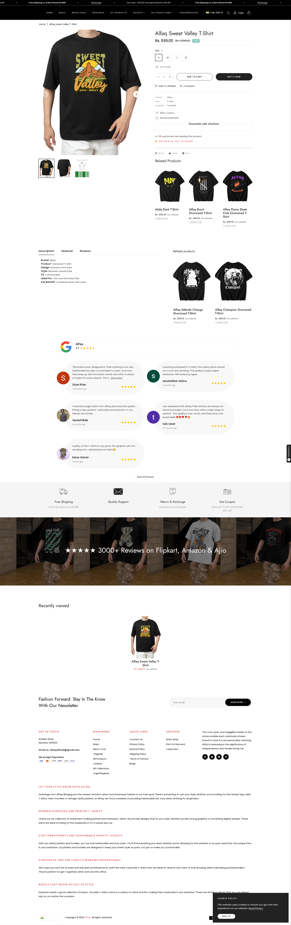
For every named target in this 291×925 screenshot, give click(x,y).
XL (186, 57)
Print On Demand (175, 744)
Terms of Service (139, 758)
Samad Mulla (80, 420)
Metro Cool (99, 749)
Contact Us (136, 739)
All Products (99, 758)
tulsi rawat (168, 423)
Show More (116, 377)
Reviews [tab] (85, 251)
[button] (228, 13)
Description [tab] (46, 251)
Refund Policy (137, 749)
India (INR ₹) (216, 12)
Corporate (172, 749)
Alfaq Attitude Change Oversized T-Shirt (188, 311)
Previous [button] (45, 94)
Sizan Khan (79, 384)
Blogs (133, 763)
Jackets (97, 763)
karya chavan (80, 457)
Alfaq (79, 344)
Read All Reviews (145, 477)
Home (42, 24)
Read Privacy (256, 908)
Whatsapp (53, 2)
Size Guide (165, 66)
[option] (91, 92)
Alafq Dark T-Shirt (166, 209)
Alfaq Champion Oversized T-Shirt (233, 311)
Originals (98, 753)
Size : (159, 50)
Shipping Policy (138, 753)
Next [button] (136, 94)
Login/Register (101, 773)
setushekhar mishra (174, 381)
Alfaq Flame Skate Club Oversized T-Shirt (235, 213)
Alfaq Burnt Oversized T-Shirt (200, 211)
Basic (96, 744)
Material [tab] (67, 251)
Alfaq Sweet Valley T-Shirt (145, 663)
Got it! (226, 916)
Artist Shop (172, 739)
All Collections (101, 768)
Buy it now (234, 76)
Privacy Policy (137, 744)
